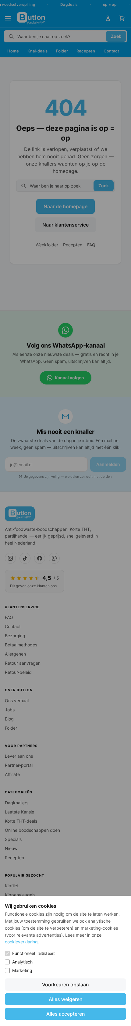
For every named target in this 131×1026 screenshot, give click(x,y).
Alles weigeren (66, 999)
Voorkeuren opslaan (65, 984)
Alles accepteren (65, 1014)
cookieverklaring (21, 941)
